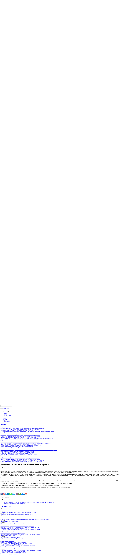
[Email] (19, 494)
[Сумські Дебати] (5, 408)
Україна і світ (3, 469)
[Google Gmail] (26, 494)
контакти (5, 420)
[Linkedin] (8, 494)
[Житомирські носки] (61, 29)
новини (3, 424)
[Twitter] (6, 494)
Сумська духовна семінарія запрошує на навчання (14, 503)
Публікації (5, 417)
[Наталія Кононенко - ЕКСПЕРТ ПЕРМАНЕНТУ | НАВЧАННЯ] (61, 39)
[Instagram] (4, 494)
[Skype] (15, 494)
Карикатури (5, 419)
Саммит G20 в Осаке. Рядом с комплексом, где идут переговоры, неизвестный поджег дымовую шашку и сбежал (28, 502)
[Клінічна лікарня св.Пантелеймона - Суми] (61, 9)
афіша (4, 418)
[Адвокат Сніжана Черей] (61, 19)
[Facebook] (2, 494)
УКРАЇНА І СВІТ (7, 415)
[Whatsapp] (10, 494)
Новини (5, 414)
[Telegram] (13, 494)
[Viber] (17, 494)
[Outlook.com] (24, 494)
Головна (5, 413)
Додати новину (6, 421)
